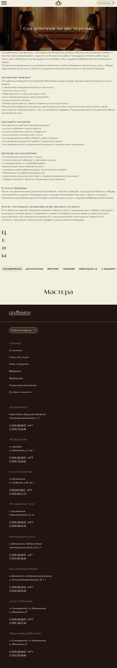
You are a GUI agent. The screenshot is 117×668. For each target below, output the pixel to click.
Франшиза (16, 378)
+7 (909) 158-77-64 (17, 622)
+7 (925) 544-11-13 (17, 493)
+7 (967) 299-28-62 (17, 558)
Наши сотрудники (19, 363)
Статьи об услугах (19, 357)
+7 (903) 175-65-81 (17, 461)
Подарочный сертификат (23, 385)
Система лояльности (20, 391)
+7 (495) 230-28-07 (17, 425)
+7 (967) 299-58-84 (17, 655)
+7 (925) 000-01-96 (17, 525)
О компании (16, 350)
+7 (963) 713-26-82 (17, 428)
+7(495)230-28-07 (17, 489)
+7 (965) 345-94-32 (17, 590)
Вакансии (15, 371)
